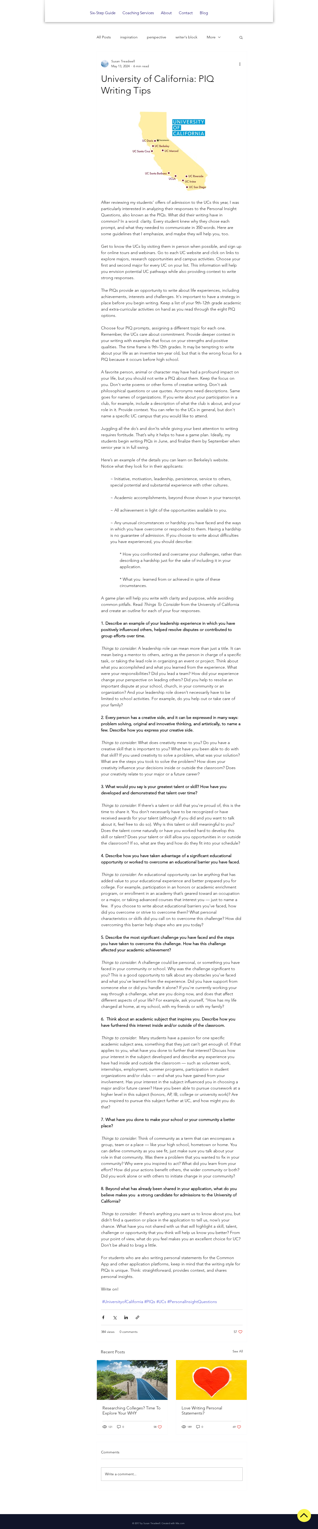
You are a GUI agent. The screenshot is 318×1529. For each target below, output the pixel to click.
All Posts (104, 37)
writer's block (186, 37)
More (211, 37)
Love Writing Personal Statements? (202, 1410)
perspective (156, 37)
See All (238, 1351)
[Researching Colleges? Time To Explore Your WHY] (132, 1380)
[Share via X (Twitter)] (114, 1317)
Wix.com (180, 1523)
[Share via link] (137, 1317)
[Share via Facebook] (103, 1317)
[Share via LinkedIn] (126, 1317)
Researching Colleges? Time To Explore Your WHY (131, 1410)
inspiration (129, 37)
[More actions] (240, 64)
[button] (241, 37)
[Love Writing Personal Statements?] (211, 1380)
